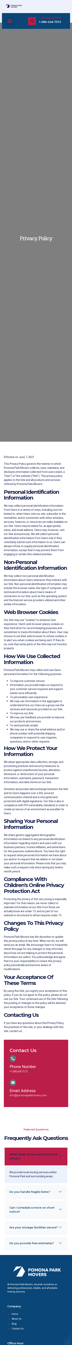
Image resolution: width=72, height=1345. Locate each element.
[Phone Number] (13, 1058)
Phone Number (23, 1066)
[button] (10, 21)
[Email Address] (13, 1082)
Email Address (23, 1090)
